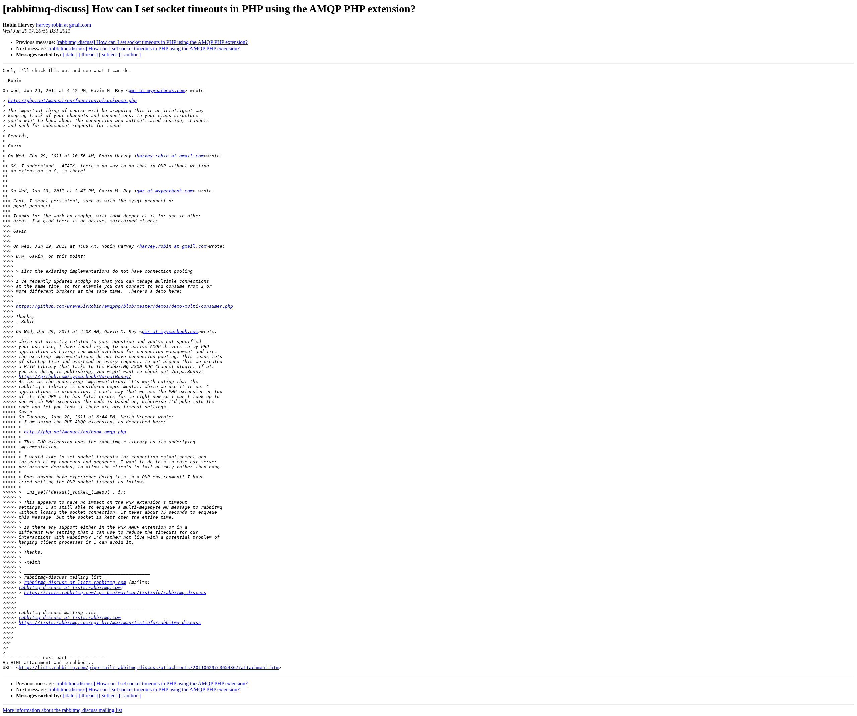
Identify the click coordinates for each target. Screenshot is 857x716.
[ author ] (131, 54)
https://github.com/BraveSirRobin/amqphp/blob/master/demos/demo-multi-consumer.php (124, 306)
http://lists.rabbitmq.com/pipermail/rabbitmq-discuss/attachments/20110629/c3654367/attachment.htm (149, 667)
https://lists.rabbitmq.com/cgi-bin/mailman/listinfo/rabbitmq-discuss (115, 592)
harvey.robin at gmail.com (63, 25)
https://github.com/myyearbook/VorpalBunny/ (75, 376)
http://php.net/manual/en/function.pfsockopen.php (72, 100)
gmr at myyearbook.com (157, 90)
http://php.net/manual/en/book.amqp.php (75, 431)
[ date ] (70, 54)
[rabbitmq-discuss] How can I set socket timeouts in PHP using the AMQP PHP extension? (152, 42)
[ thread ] (88, 54)
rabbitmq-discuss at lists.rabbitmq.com (75, 582)
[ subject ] (109, 54)
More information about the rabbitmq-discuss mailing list (62, 710)
